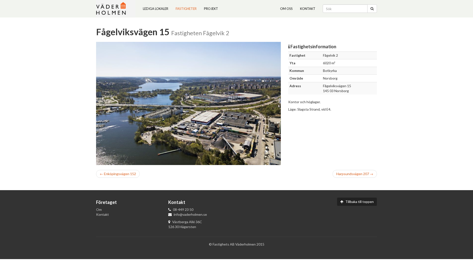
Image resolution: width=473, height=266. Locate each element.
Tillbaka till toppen (359, 202)
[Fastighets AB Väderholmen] (115, 8)
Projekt (211, 9)
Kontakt (307, 9)
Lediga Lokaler (155, 9)
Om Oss (286, 9)
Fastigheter (186, 9)
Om (99, 209)
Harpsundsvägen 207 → (354, 173)
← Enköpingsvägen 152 (118, 173)
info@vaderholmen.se (190, 214)
